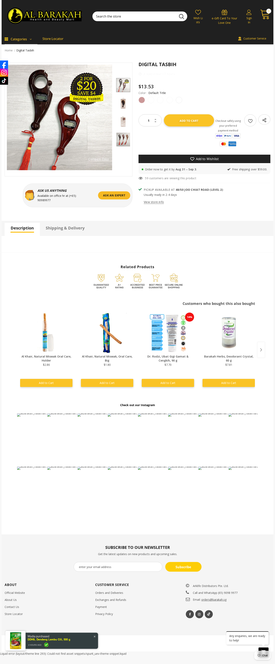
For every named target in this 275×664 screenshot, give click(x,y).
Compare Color (98, 159)
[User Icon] (249, 12)
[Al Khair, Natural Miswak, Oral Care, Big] (107, 333)
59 (146, 178)
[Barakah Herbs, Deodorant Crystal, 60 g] (229, 333)
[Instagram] (199, 614)
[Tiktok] (209, 614)
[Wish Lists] (250, 120)
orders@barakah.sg (213, 599)
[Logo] (45, 16)
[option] (59, 117)
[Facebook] (190, 614)
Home (9, 50)
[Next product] (261, 350)
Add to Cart (46, 383)
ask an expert (114, 195)
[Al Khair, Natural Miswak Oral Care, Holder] (46, 333)
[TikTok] (4, 81)
